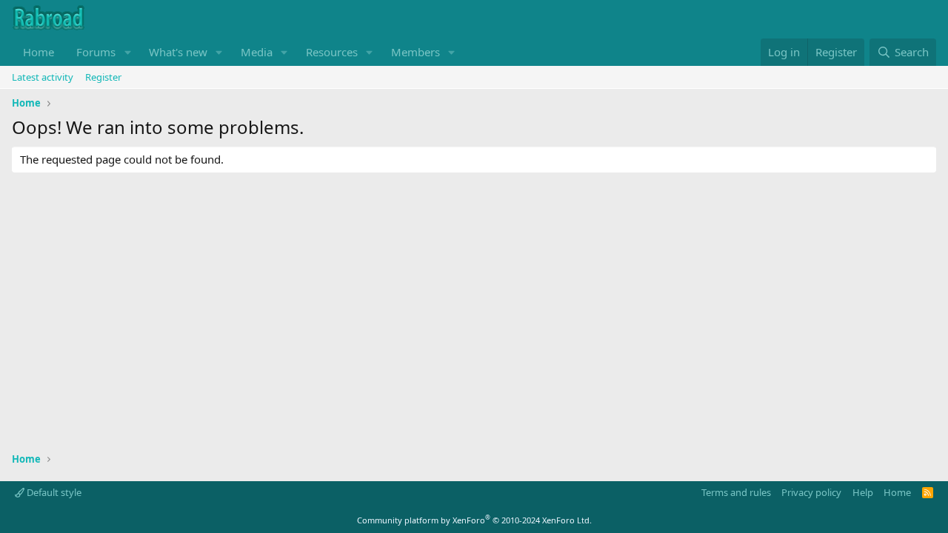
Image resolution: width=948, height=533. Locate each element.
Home (38, 51)
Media (257, 51)
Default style (52, 492)
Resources (332, 51)
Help (862, 492)
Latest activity (42, 77)
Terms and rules (736, 492)
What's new (178, 51)
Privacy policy (811, 492)
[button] (127, 52)
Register (103, 77)
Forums (96, 51)
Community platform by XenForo (474, 520)
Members (415, 51)
